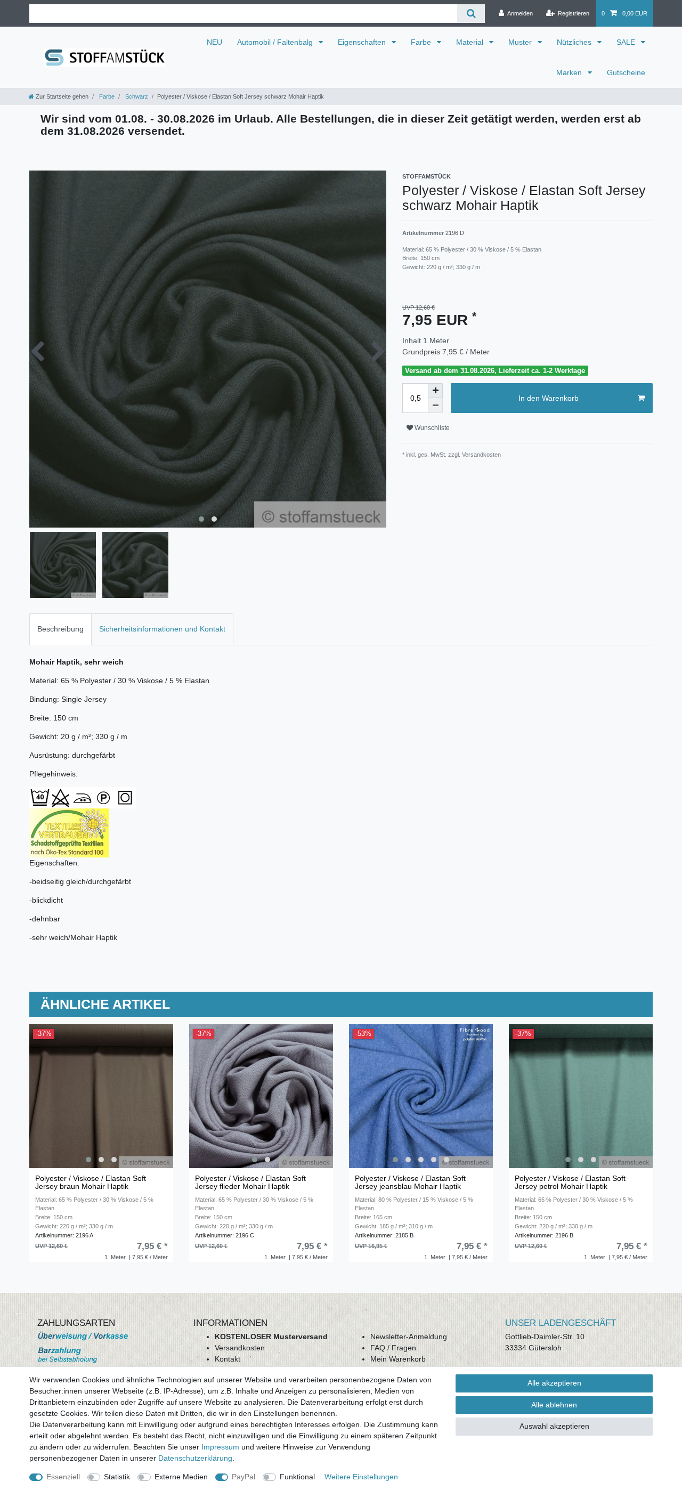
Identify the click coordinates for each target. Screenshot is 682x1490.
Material (470, 42)
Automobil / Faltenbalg (276, 42)
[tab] (60, 629)
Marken (570, 72)
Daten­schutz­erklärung (195, 1458)
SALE (626, 42)
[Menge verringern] (435, 405)
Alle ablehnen (554, 1404)
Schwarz (136, 96)
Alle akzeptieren (554, 1383)
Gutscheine (626, 72)
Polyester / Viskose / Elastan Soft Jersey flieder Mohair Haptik (250, 1183)
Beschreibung (60, 629)
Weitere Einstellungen (361, 1476)
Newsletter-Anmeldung (408, 1336)
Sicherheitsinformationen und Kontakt (162, 629)
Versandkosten (240, 1347)
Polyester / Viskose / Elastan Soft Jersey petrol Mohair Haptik (570, 1183)
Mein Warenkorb (398, 1359)
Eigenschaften (363, 42)
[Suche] (470, 13)
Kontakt (227, 1359)
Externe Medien (181, 1476)
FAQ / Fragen (393, 1347)
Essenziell (63, 1476)
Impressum (220, 1447)
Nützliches (575, 42)
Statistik (117, 1476)
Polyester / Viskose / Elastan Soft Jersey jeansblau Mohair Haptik (410, 1183)
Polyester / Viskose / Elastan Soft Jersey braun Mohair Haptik (90, 1183)
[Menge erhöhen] (435, 390)
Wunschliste (431, 428)
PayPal (243, 1476)
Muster (521, 42)
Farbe (422, 42)
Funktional (297, 1476)
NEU (214, 42)
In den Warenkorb (548, 398)
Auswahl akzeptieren (554, 1426)
